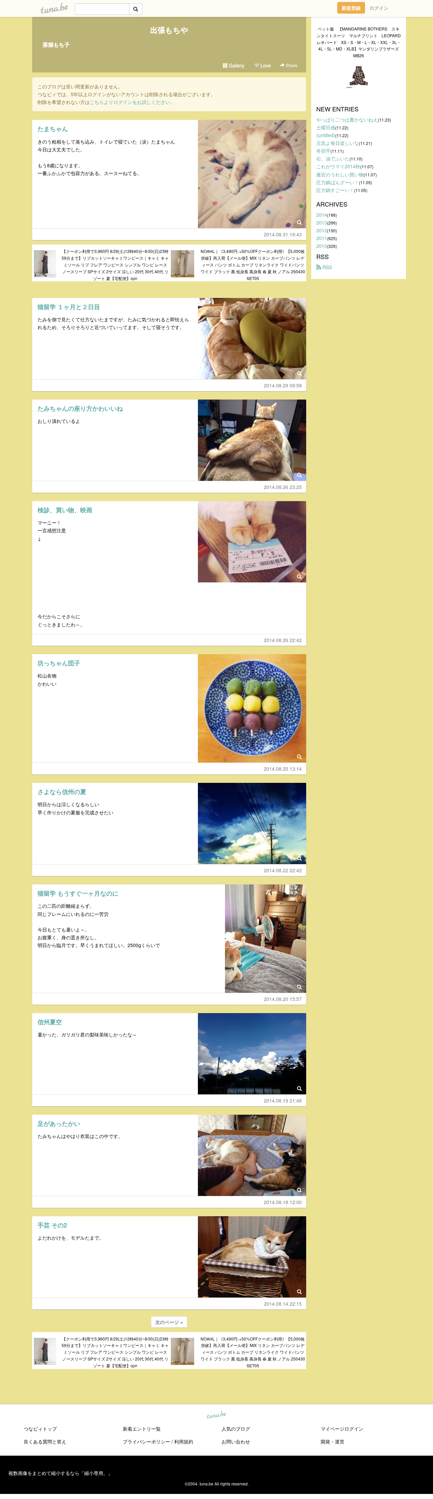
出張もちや (169, 29)
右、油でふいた (332, 158)
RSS (326, 267)
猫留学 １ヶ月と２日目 (69, 306)
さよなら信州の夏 (62, 791)
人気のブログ (236, 1428)
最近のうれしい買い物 (340, 174)
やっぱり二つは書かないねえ (347, 119)
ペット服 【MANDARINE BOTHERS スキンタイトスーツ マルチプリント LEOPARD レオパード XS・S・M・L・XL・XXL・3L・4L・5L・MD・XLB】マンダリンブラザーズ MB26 (359, 42)
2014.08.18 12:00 (283, 1202)
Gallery (236, 65)
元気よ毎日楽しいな (337, 143)
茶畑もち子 (56, 44)
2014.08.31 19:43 (283, 234)
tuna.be (216, 1415)
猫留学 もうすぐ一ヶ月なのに (78, 893)
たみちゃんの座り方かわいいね (80, 408)
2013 (321, 222)
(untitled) (325, 135)
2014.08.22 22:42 (283, 870)
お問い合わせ (236, 1441)
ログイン (378, 7)
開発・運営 (332, 1441)
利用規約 (183, 1441)
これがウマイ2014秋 (338, 166)
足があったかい (59, 1123)
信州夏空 (50, 1022)
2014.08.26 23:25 (283, 487)
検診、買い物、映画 (65, 510)
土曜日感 (325, 127)
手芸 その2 (52, 1225)
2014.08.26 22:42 (283, 640)
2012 (321, 230)
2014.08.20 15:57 (283, 998)
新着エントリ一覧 (142, 1428)
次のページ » (169, 1322)
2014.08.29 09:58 (283, 385)
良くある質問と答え (45, 1441)
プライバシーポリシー (146, 1441)
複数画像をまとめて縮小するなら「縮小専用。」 (60, 1473)
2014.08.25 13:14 (283, 768)
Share (290, 65)
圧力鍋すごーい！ (335, 190)
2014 (321, 214)
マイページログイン (342, 1428)
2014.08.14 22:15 (283, 1303)
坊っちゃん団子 (59, 663)
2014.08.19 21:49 (283, 1100)
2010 (321, 245)
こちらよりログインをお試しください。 (132, 102)
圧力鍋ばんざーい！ (337, 182)
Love (265, 65)
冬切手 (323, 150)
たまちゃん (53, 128)
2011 (321, 238)
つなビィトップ (40, 1428)
